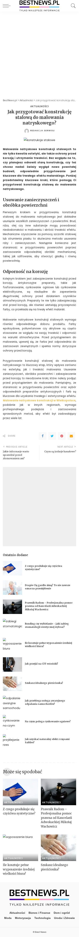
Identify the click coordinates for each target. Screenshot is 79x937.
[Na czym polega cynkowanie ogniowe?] (12, 722)
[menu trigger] (7, 6)
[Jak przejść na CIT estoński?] (12, 664)
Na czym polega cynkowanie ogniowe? (48, 721)
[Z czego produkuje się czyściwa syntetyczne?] (12, 568)
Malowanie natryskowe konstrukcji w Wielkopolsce (39, 400)
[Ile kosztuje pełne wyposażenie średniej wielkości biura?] (12, 645)
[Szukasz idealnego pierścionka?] (12, 683)
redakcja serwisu (42, 130)
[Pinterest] (62, 436)
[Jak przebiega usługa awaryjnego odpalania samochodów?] (12, 703)
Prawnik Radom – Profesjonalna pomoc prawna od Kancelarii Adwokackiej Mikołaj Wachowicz (49, 606)
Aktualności (39, 106)
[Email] (71, 436)
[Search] (72, 6)
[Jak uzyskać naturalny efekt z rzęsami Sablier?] (12, 741)
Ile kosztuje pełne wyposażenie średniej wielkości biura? (19, 869)
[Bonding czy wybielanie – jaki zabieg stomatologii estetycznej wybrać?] (12, 626)
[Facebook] (42, 436)
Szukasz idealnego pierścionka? (44, 683)
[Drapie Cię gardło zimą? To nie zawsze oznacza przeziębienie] (12, 587)
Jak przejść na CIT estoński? (42, 663)
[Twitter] (52, 436)
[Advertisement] (39, 53)
